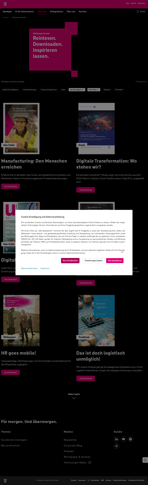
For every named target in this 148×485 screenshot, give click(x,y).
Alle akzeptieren (115, 260)
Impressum (45, 268)
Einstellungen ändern (94, 260)
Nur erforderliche (70, 260)
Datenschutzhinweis (29, 268)
